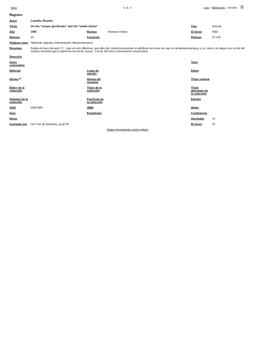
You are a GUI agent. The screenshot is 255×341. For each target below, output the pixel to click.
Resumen (15, 48)
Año (12, 31)
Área (12, 113)
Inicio (14, 7)
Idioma (13, 79)
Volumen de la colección (18, 101)
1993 (34, 31)
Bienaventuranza (82, 42)
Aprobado (197, 118)
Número (14, 37)
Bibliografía (218, 7)
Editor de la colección (16, 89)
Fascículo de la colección (95, 101)
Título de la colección (94, 89)
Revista (92, 31)
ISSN (12, 107)
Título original (200, 79)
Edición (196, 99)
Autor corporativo (17, 64)
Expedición (94, 113)
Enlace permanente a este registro (127, 129)
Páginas (196, 37)
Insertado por (18, 124)
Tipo (194, 26)
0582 (215, 31)
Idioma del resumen (94, 81)
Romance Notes (118, 31)
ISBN (90, 107)
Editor (195, 70)
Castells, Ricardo (42, 20)
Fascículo (93, 37)
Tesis (194, 62)
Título (13, 26)
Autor (13, 20)
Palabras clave (18, 42)
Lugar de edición (93, 72)
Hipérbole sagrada (42, 42)
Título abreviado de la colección (199, 90)
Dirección (15, 56)
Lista (206, 7)
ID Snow (196, 31)
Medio (195, 107)
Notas (13, 118)
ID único (196, 124)
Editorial (14, 70)
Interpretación (62, 42)
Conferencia (199, 113)
